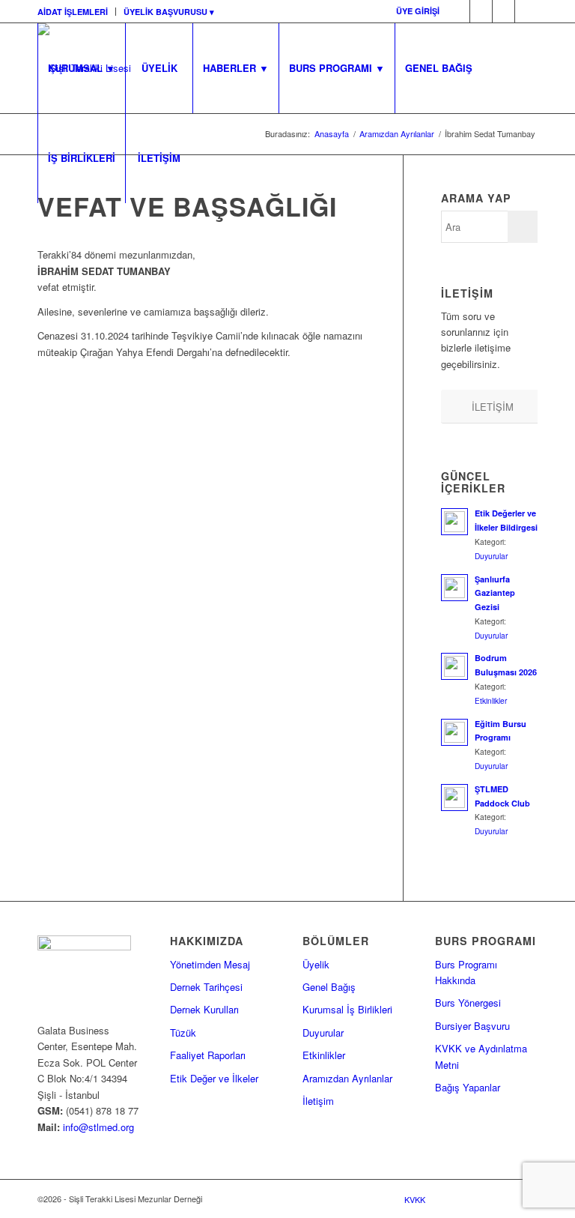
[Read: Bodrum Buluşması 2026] (454, 666)
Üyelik (315, 964)
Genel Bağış (329, 987)
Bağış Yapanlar (467, 1087)
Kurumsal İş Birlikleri (347, 1009)
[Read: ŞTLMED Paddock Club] (454, 797)
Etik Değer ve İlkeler (214, 1078)
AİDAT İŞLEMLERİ (72, 11)
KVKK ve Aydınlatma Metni (481, 1056)
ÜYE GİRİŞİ (417, 10)
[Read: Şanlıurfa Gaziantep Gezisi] (454, 587)
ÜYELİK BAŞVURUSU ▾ (169, 11)
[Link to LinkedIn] (503, 11)
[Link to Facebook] (458, 11)
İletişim (318, 1101)
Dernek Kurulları (204, 1009)
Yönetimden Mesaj (210, 964)
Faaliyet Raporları (208, 1055)
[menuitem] (76, 11)
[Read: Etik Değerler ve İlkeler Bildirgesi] (454, 521)
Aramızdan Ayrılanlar (347, 1078)
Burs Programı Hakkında (466, 972)
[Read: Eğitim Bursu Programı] (454, 732)
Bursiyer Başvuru (472, 1026)
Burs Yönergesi (468, 1002)
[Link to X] (481, 11)
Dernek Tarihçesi (206, 987)
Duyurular (491, 555)
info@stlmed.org (97, 1127)
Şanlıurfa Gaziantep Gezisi (495, 593)
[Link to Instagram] (526, 11)
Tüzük (183, 1032)
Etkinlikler (491, 700)
